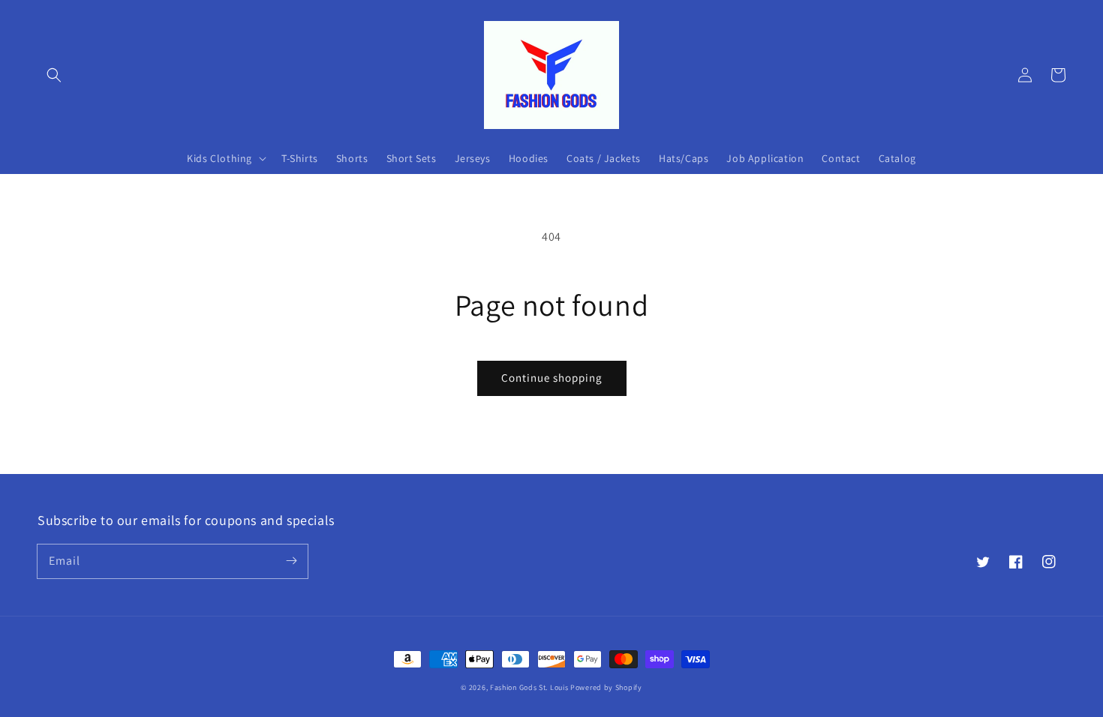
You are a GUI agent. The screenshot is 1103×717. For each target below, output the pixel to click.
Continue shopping (552, 377)
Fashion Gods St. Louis (529, 687)
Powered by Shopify (606, 687)
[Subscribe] (291, 561)
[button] (54, 75)
